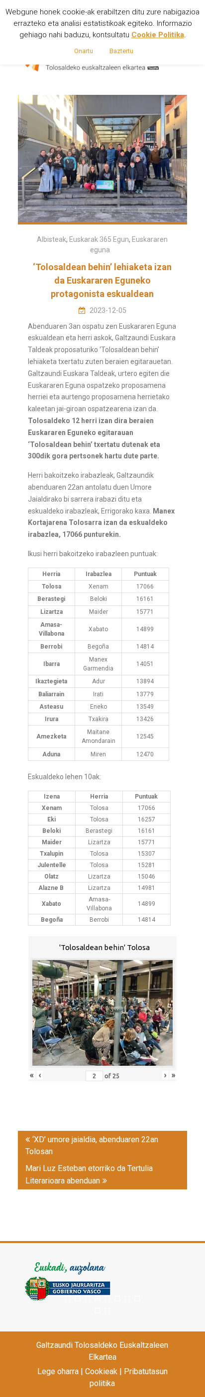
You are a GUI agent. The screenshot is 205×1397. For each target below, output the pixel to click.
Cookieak (101, 1371)
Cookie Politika (157, 34)
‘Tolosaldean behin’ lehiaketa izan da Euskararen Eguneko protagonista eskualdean (102, 280)
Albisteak (51, 239)
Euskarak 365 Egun (99, 239)
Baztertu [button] (121, 51)
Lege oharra (58, 1371)
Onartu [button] (83, 51)
